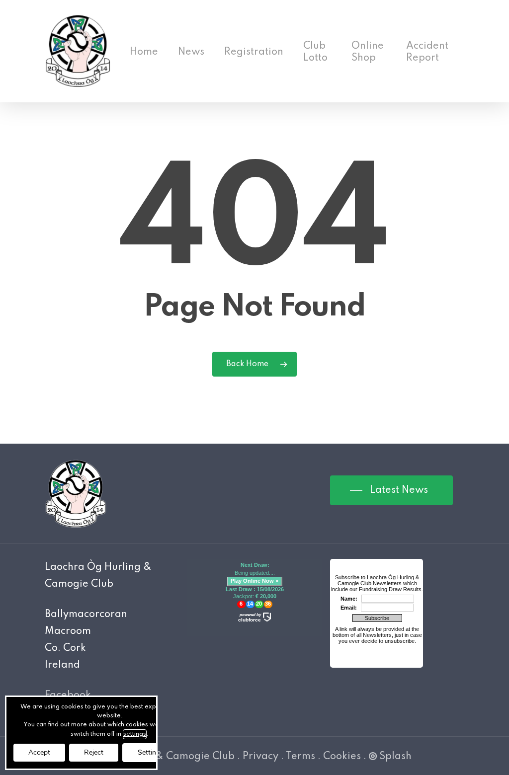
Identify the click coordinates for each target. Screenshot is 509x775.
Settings (151, 752)
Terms (300, 757)
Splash (395, 757)
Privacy (260, 757)
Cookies (342, 757)
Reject (93, 752)
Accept (39, 752)
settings (134, 734)
